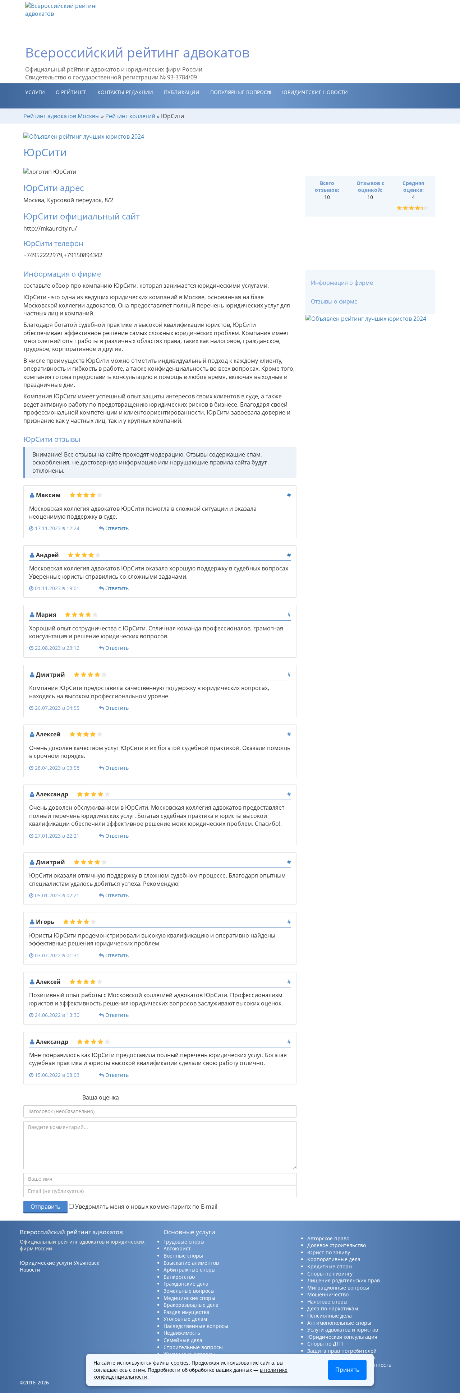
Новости (30, 1269)
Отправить (45, 1207)
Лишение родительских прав (343, 1280)
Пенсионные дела (329, 1315)
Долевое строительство (336, 1245)
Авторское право (328, 1238)
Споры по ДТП (325, 1343)
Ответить (117, 528)
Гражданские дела (186, 1283)
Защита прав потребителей (342, 1350)
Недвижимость (182, 1332)
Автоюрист (177, 1248)
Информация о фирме (342, 283)
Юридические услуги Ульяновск (59, 1262)
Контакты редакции (125, 92)
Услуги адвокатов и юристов (342, 1329)
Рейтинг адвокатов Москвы (61, 116)
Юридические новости (315, 92)
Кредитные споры (330, 1266)
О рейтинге (71, 92)
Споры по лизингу (330, 1273)
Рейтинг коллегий (130, 116)
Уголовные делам (185, 1318)
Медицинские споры (189, 1298)
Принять (347, 1370)
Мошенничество (328, 1294)
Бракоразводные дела (191, 1304)
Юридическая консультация (342, 1336)
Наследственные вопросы (196, 1326)
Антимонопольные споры (339, 1322)
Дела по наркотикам (332, 1308)
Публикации (181, 92)
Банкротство (179, 1276)
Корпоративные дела (333, 1259)
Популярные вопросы (240, 92)
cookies (180, 1362)
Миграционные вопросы (338, 1287)
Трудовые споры (184, 1241)
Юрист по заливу (328, 1252)
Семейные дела (183, 1340)
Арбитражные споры (190, 1269)
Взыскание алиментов (191, 1262)
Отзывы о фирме (334, 301)
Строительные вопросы (193, 1347)
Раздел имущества (187, 1312)
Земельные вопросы (189, 1290)
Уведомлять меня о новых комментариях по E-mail (145, 1207)
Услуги (35, 92)
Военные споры (183, 1255)
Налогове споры (327, 1301)
